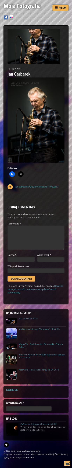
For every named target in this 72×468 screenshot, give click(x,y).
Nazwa (12, 254)
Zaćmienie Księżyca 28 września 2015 (38, 424)
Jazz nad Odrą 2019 (28, 318)
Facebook (12, 390)
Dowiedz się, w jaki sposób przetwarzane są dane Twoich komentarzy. (35, 289)
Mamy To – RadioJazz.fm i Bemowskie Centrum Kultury (41, 346)
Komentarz (14, 223)
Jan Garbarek (19, 74)
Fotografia (20, 451)
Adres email (44, 254)
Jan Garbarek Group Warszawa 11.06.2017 (33, 186)
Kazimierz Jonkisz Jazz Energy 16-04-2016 (39, 369)
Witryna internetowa (18, 266)
